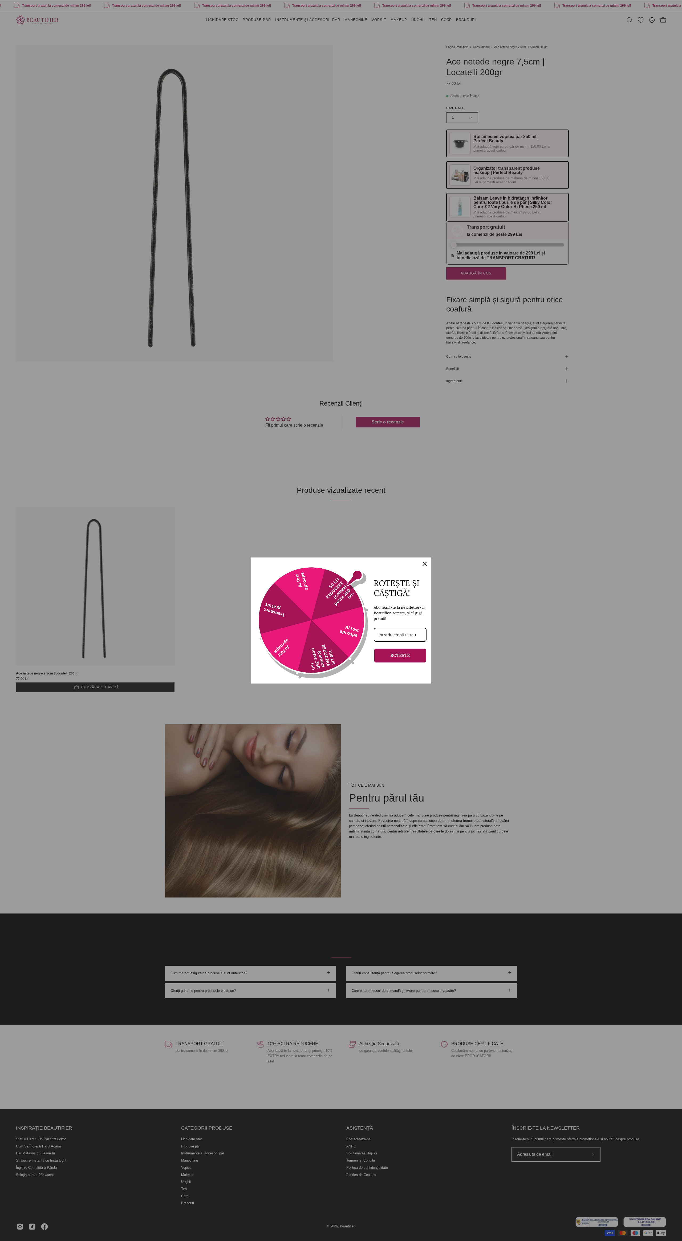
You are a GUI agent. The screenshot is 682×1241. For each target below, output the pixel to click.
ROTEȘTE (400, 655)
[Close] (424, 563)
